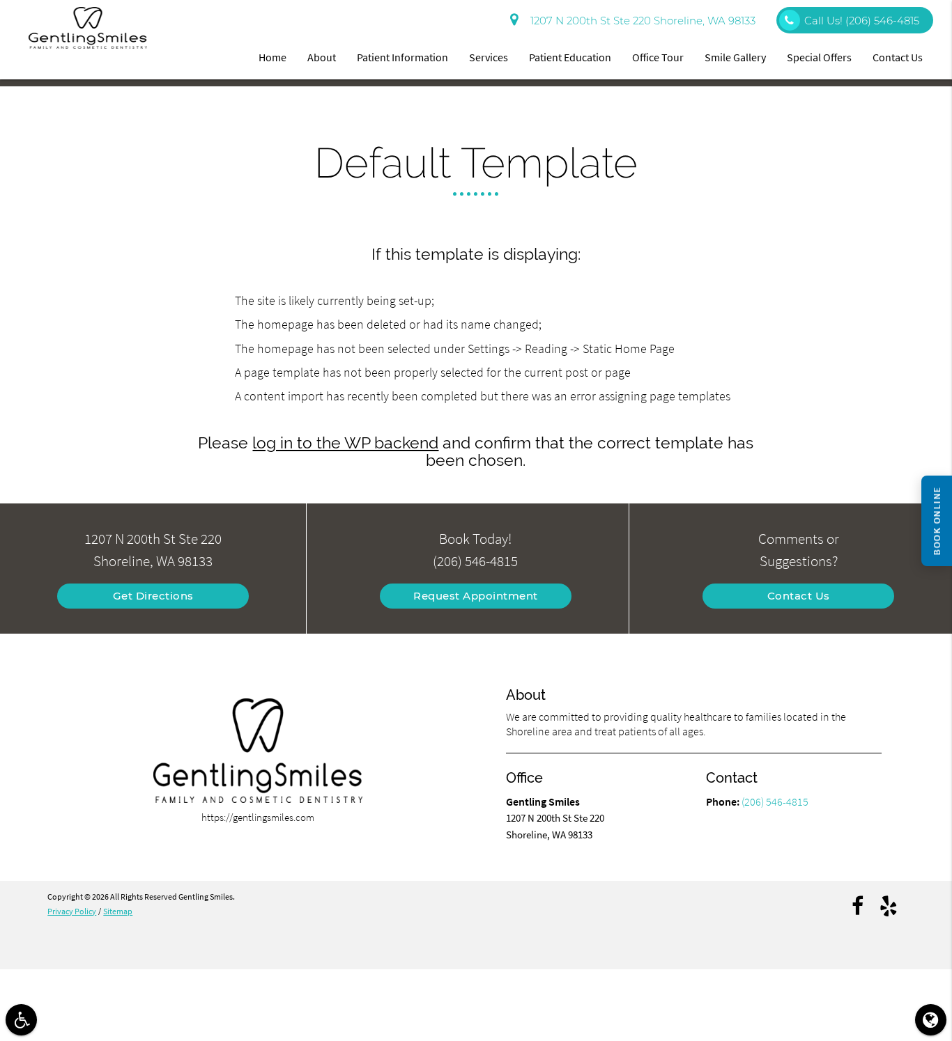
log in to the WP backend (345, 443)
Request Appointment (475, 595)
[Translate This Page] (930, 1019)
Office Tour (658, 57)
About (321, 57)
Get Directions (153, 595)
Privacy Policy (71, 911)
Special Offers (819, 57)
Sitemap (117, 911)
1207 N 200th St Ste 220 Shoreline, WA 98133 (640, 20)
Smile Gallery (735, 57)
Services (488, 57)
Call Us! (861, 20)
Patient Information (402, 57)
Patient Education (570, 57)
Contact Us (898, 57)
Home (272, 57)
